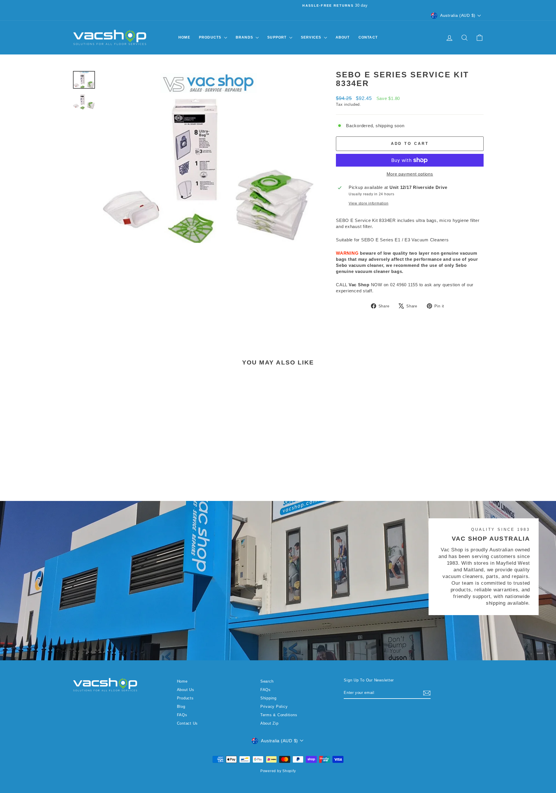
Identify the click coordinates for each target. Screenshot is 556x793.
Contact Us (187, 723)
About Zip (269, 723)
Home (184, 37)
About (343, 37)
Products (211, 37)
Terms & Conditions (278, 715)
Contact (368, 37)
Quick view (121, 447)
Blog (181, 706)
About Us (185, 690)
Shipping (268, 698)
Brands (245, 37)
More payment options (410, 174)
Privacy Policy (274, 706)
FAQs (182, 715)
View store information (369, 203)
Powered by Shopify (278, 771)
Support (277, 37)
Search (267, 681)
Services (312, 37)
